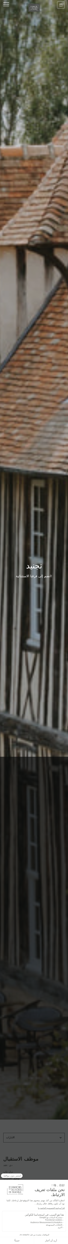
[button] (34, 1137)
